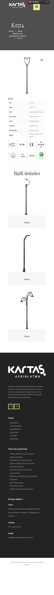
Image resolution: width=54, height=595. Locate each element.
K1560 (27, 279)
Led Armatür (15, 473)
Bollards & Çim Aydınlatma (21, 460)
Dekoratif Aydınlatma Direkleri (22, 463)
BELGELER (14, 432)
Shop (20, 31)
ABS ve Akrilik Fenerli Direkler (22, 454)
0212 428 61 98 (14, 527)
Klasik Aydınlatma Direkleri (21, 470)
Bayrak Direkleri (16, 457)
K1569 (27, 223)
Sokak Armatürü (16, 486)
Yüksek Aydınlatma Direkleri (21, 489)
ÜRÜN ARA (14, 439)
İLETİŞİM (13, 436)
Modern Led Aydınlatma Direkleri (17, 35)
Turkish (35, 2)
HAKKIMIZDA (15, 429)
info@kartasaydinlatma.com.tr (20, 537)
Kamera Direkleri (17, 467)
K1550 (27, 336)
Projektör (13, 479)
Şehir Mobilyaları (17, 483)
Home (11, 31)
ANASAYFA (14, 423)
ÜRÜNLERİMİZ (15, 426)
